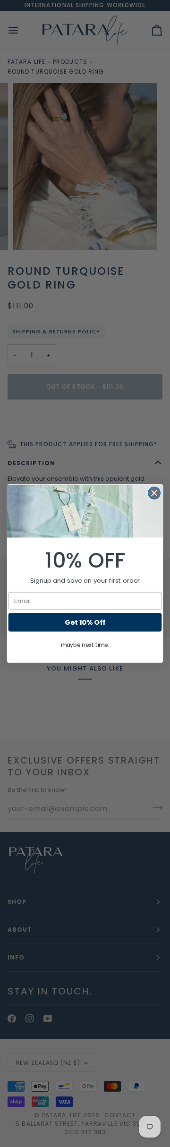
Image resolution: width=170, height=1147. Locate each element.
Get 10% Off (85, 622)
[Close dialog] (154, 493)
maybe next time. (85, 645)
